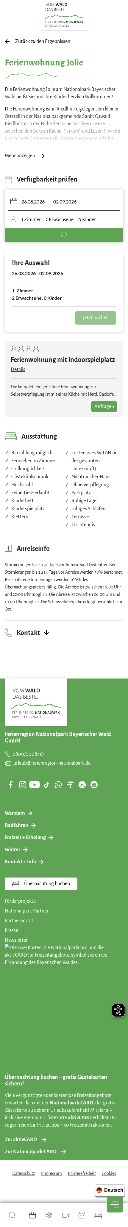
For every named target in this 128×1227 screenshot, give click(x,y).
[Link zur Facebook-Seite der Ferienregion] (11, 784)
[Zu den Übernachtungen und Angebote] (98, 1215)
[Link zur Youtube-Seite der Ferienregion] (34, 784)
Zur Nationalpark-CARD (31, 1151)
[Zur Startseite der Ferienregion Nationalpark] (64, 15)
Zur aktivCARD (21, 1139)
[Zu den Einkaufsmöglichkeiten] (81, 1215)
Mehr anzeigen (20, 155)
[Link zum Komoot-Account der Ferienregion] (82, 784)
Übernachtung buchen (47, 883)
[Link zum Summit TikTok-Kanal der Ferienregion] (46, 784)
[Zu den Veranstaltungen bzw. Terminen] (32, 1215)
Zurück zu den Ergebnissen (42, 41)
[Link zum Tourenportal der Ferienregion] (70, 784)
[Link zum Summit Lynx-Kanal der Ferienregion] (94, 784)
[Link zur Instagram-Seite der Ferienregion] (22, 784)
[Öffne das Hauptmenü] (115, 1204)
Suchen (64, 235)
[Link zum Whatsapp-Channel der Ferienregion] (58, 784)
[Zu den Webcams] (65, 1215)
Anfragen (104, 406)
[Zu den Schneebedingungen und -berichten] (48, 1215)
